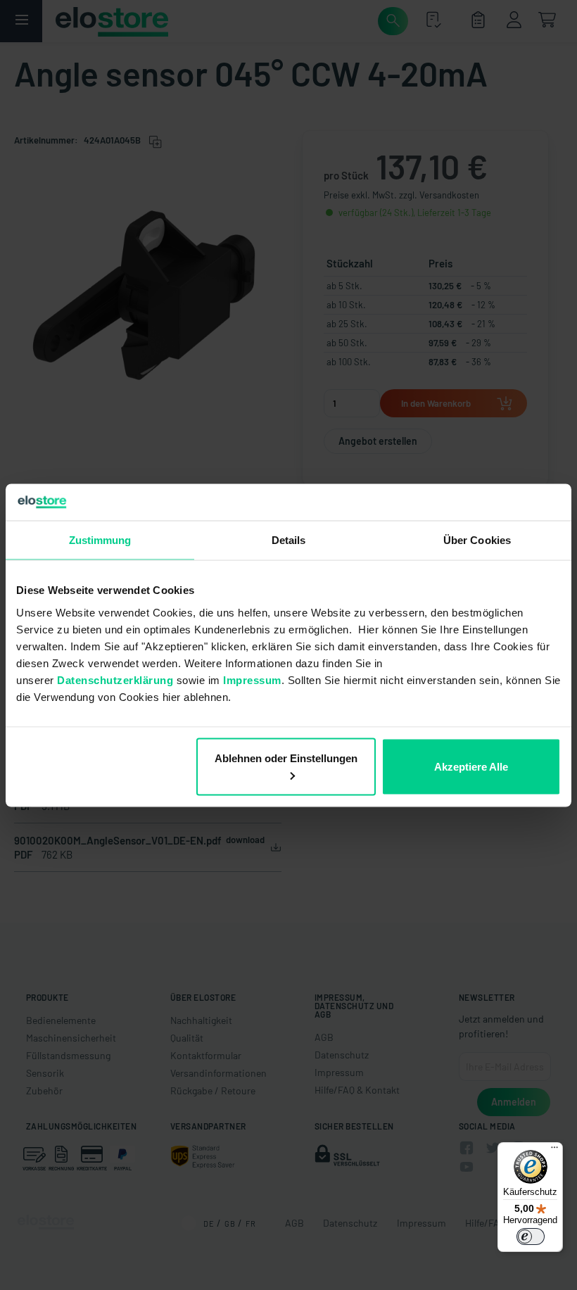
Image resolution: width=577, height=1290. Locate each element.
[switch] (530, 1236)
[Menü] (554, 1150)
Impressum (252, 679)
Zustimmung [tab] (100, 540)
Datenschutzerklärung (115, 679)
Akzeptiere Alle (471, 766)
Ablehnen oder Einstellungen (286, 758)
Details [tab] (289, 540)
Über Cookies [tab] (477, 540)
